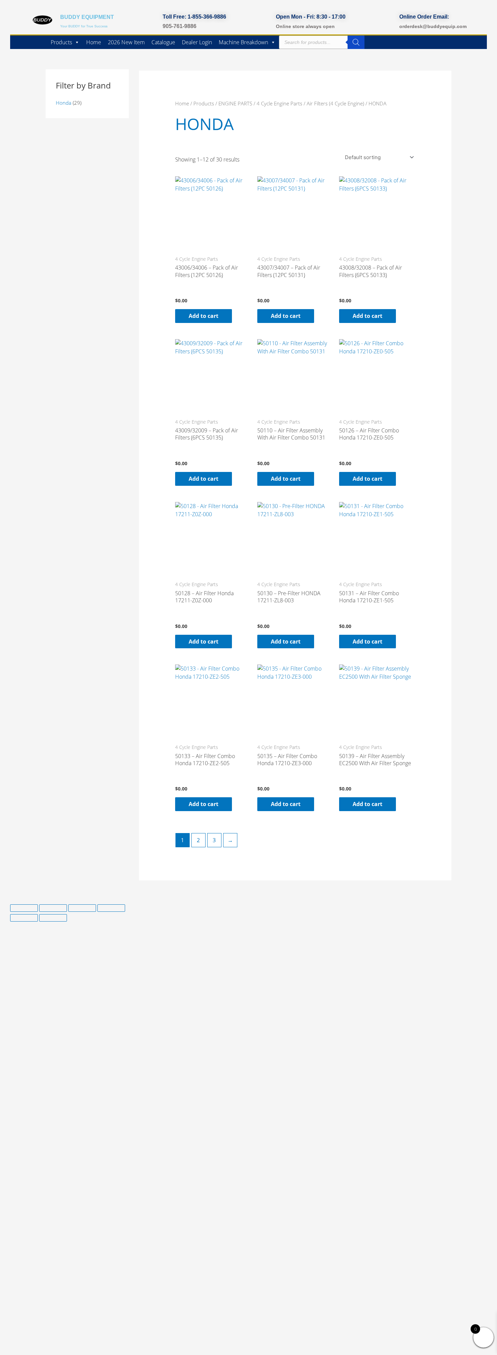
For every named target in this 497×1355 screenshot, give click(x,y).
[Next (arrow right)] (53, 918)
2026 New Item (126, 42)
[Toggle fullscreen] (53, 908)
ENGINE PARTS (235, 103)
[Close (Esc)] (111, 908)
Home (93, 42)
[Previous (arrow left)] (24, 918)
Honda (63, 102)
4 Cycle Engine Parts (279, 103)
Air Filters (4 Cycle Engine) (335, 103)
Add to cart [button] (203, 316)
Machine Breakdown (243, 42)
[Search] (356, 42)
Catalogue (163, 42)
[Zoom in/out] (24, 908)
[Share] (82, 908)
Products (61, 42)
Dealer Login (197, 42)
